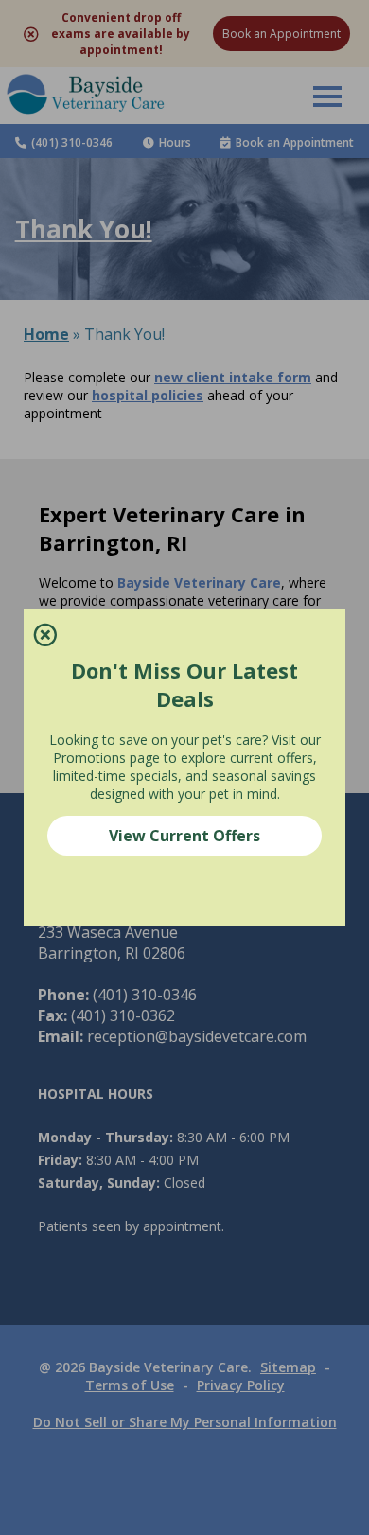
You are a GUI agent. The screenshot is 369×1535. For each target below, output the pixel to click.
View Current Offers (184, 835)
